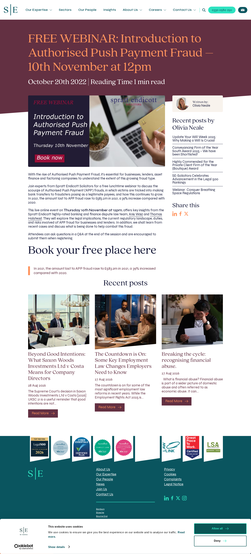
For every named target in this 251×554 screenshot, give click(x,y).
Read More (40, 413)
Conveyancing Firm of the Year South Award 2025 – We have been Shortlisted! (195, 151)
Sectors (65, 10)
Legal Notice (173, 484)
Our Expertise (37, 10)
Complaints (173, 479)
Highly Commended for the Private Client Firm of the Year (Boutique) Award (194, 165)
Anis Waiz (136, 214)
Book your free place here (93, 251)
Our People (87, 10)
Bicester (100, 512)
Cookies (170, 474)
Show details (56, 546)
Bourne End (101, 516)
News (100, 484)
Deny (217, 540)
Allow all (217, 528)
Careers (155, 10)
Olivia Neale (201, 103)
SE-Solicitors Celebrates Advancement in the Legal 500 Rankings (195, 179)
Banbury (100, 509)
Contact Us (182, 10)
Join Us (101, 489)
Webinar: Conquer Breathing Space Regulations (193, 191)
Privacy (169, 469)
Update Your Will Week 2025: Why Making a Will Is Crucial (194, 138)
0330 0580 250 (222, 10)
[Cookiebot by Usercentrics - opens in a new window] (24, 547)
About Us (130, 10)
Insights (109, 10)
